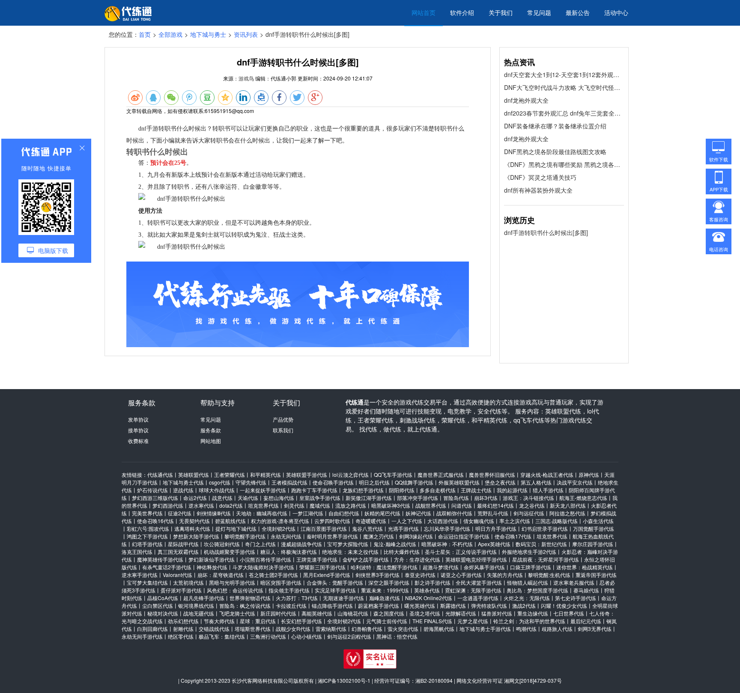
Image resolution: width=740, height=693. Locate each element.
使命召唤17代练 (513, 536)
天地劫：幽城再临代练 (261, 513)
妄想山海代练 (278, 497)
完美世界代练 (147, 513)
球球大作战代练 (217, 490)
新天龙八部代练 (568, 505)
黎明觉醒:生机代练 (549, 574)
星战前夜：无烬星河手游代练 (545, 559)
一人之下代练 (406, 520)
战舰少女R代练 (293, 628)
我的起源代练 (512, 490)
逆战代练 (183, 490)
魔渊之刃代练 (378, 536)
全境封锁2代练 (278, 528)
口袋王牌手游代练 (530, 567)
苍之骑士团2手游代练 (273, 574)
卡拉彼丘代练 (291, 605)
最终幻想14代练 (495, 505)
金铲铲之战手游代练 (366, 559)
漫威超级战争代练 (301, 543)
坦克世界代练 (263, 505)
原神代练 (589, 474)
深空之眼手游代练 (388, 582)
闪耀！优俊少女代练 (564, 605)
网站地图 (210, 440)
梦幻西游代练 (167, 505)
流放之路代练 (350, 505)
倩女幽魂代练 (478, 520)
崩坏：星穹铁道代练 (220, 574)
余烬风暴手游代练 (484, 567)
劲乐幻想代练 (183, 621)
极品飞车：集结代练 (222, 636)
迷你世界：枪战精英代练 (584, 567)
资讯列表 (246, 34)
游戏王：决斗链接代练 (528, 497)
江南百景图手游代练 (324, 528)
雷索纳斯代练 (331, 628)
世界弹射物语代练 (250, 597)
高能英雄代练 (316, 613)
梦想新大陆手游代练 (196, 536)
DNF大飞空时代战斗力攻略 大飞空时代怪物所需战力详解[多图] (564, 87)
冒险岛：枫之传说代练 (245, 605)
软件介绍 (462, 12)
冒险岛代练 (456, 497)
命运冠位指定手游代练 (463, 536)
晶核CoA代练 (162, 597)
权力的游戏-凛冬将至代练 (280, 520)
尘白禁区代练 (157, 605)
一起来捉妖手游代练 (263, 490)
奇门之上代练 (260, 543)
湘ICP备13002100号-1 (344, 680)
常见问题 (539, 12)
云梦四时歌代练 (332, 520)
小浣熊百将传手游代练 (265, 559)
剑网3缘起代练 (416, 536)
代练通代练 (160, 474)
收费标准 (138, 440)
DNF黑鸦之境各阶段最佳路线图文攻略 (555, 151)
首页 (145, 34)
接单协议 (138, 430)
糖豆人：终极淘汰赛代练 (288, 551)
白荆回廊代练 (152, 628)
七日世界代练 (568, 613)
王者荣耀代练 (229, 474)
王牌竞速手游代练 (316, 559)
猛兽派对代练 (496, 613)
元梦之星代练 (472, 621)
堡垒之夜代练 (500, 482)
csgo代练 (219, 482)
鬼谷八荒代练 (367, 528)
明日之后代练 (374, 482)
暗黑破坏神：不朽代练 (447, 543)
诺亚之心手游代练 (461, 574)
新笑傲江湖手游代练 (369, 497)
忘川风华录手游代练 (447, 528)
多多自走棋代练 (438, 490)
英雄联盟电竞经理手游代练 (476, 559)
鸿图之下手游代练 (147, 536)
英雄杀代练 (427, 590)
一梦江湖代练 (307, 513)
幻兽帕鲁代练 (367, 628)
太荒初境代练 (188, 582)
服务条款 (210, 430)
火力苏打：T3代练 (297, 597)
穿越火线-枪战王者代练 (546, 474)
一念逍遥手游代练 (477, 597)
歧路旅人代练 (557, 628)
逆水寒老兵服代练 (573, 582)
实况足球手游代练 (335, 590)
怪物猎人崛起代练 (527, 582)
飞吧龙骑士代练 (237, 613)
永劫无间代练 (286, 536)
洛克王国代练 (137, 551)
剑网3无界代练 (595, 628)
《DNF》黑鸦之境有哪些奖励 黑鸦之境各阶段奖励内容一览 (564, 164)
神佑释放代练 (212, 567)
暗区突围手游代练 (280, 582)
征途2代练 (179, 513)
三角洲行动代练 (268, 636)
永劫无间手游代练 (142, 636)
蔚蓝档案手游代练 (378, 605)
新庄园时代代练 (278, 613)
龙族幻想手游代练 (363, 490)
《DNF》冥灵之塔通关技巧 (540, 177)
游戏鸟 (246, 78)
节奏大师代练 (219, 621)
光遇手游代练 (403, 528)
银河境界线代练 (196, 605)
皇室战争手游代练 (319, 497)
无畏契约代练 (194, 520)
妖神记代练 (418, 513)
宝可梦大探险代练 (347, 543)
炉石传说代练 (152, 490)
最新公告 (578, 12)
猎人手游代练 (548, 490)
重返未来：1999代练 (385, 590)
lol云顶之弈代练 (350, 474)
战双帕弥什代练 (454, 513)
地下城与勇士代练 (183, 482)
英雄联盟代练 (193, 474)
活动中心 (616, 12)
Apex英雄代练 (494, 543)
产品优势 (283, 419)
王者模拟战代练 (289, 482)
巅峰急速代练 (384, 597)
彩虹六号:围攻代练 (148, 528)
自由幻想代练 (343, 513)
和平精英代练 (265, 474)
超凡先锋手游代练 (203, 597)
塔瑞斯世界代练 (253, 628)
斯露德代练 (453, 605)
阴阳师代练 (402, 490)
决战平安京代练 (575, 482)
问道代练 (461, 505)
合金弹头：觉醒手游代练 (335, 582)
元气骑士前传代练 (386, 621)
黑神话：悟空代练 (397, 636)
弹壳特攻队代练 (489, 605)
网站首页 (424, 12)
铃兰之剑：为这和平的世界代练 (529, 621)
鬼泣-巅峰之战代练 (394, 543)
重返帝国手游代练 (596, 574)
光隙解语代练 (460, 613)
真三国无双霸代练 (178, 551)
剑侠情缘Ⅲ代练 (214, 513)
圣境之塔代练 (424, 613)
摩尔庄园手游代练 (592, 543)
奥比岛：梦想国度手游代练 (537, 590)
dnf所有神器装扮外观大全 (538, 190)
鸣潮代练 (526, 628)
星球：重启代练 (258, 621)
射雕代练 (183, 628)
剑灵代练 (294, 505)
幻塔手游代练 (147, 543)
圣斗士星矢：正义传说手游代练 (461, 551)
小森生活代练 (598, 520)
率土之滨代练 (514, 520)
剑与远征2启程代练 (349, 636)
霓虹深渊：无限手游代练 (473, 590)
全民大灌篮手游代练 (479, 582)
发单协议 (138, 419)
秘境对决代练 (162, 613)
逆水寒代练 (201, 505)
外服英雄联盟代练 (459, 482)
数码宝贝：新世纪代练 (541, 543)
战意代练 (222, 497)
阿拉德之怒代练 (567, 513)
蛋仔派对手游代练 (181, 590)
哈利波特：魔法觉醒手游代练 (384, 567)
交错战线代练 (214, 628)
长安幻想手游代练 (301, 621)
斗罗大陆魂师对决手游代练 (263, 567)
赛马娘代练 (586, 590)
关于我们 (501, 12)
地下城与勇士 (208, 34)
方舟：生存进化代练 (417, 559)
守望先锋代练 (251, 482)
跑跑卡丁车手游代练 (314, 490)
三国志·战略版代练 (556, 520)
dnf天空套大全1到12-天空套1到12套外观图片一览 (564, 74)
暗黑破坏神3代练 (390, 505)
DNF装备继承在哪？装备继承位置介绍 (555, 126)
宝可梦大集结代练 (147, 582)
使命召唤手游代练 (333, 482)
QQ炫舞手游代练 (414, 482)
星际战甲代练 (183, 543)
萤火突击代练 (403, 628)
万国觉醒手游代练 (593, 528)
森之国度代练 (388, 613)
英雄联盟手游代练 (306, 474)
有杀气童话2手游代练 (166, 567)
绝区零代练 (181, 636)
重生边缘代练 (532, 613)
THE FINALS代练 (432, 621)
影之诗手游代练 (433, 582)
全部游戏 (170, 34)
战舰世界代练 (430, 505)
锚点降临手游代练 (332, 605)
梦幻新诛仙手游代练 (211, 559)
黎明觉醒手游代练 (245, 536)
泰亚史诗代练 (420, 574)
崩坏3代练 (486, 497)
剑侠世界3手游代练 (377, 574)
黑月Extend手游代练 (326, 574)
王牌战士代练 (476, 490)
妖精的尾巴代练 (382, 513)
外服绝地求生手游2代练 (529, 551)
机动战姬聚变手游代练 (229, 551)
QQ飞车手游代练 (393, 474)
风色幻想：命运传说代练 (235, 590)
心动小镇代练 (306, 636)
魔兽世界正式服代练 (441, 474)
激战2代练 (524, 605)
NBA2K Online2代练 (428, 597)
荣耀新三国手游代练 (322, 567)
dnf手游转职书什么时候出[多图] (546, 232)
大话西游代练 (442, 520)
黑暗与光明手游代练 (232, 582)
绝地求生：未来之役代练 (350, 551)
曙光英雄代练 (419, 605)
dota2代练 (231, 505)
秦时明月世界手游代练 (332, 536)
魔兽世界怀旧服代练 (492, 474)
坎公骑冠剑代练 (222, 543)
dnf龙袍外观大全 (526, 100)
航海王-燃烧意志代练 (583, 497)
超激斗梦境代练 (441, 567)
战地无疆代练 (198, 613)
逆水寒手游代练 (140, 574)
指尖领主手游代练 (289, 590)
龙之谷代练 (532, 505)
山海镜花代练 (352, 613)
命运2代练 (195, 497)
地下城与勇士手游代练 (485, 628)
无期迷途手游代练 (343, 597)
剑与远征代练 (528, 513)
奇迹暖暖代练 (370, 520)
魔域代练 (320, 505)
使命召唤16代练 (155, 520)
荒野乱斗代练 (492, 513)
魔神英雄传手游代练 (160, 559)
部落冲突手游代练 (417, 497)
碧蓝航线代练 (230, 520)
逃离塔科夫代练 (192, 528)
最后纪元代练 (585, 621)
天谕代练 (248, 497)
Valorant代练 (177, 574)
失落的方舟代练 (505, 574)
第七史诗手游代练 (575, 597)
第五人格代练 (536, 482)
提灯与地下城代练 (236, 528)
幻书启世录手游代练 (545, 528)
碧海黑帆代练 (439, 628)
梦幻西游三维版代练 (155, 497)
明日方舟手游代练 (495, 528)
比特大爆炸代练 (402, 551)
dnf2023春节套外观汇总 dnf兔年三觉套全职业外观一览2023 (564, 113)
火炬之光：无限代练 (527, 597)
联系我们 (283, 430)
